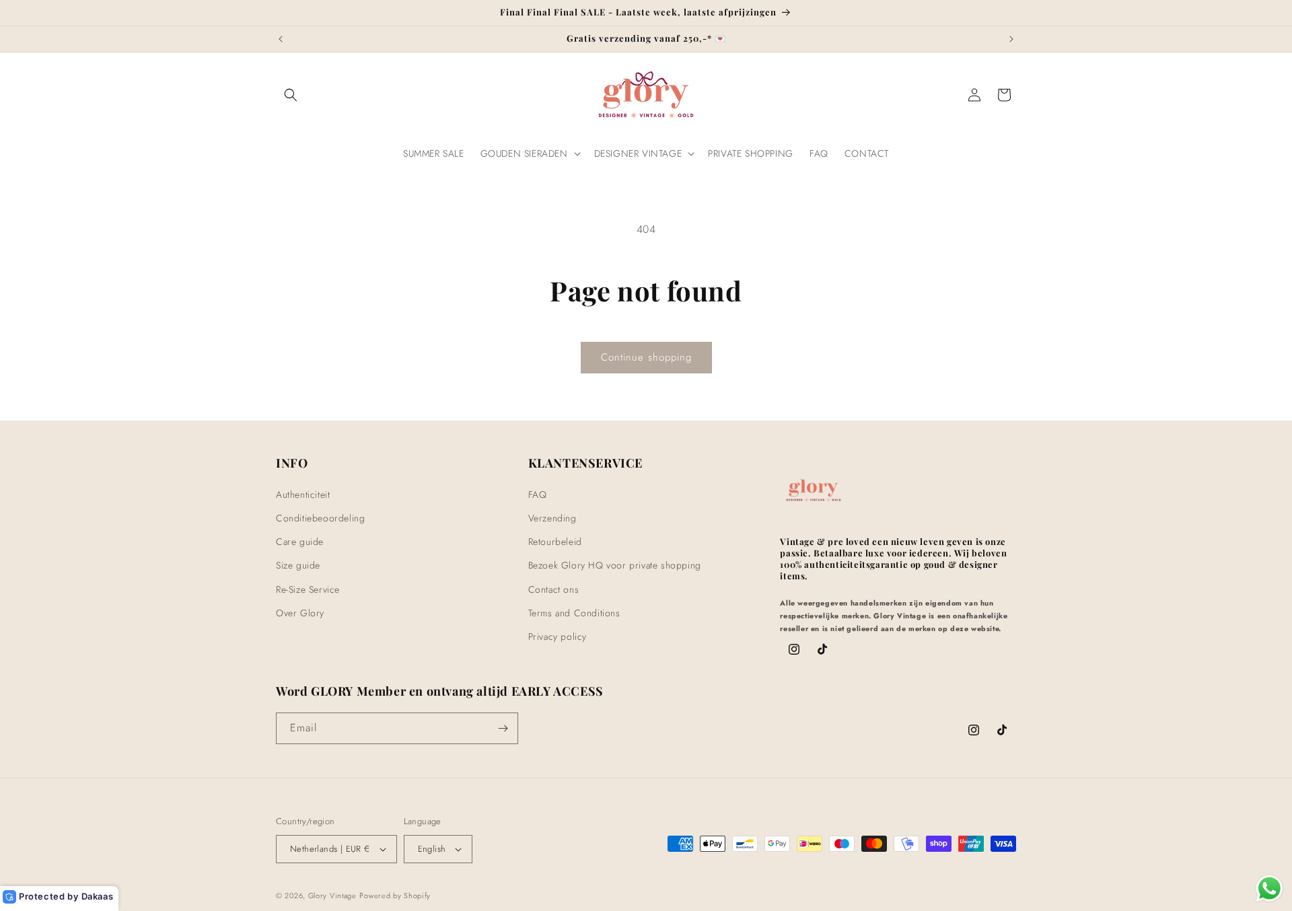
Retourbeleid (555, 541)
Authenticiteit (303, 494)
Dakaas (97, 896)
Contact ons (553, 588)
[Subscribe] (502, 728)
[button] (291, 95)
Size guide (298, 565)
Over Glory (300, 612)
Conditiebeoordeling (320, 517)
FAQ (537, 494)
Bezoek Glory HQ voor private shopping (614, 565)
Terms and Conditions (574, 612)
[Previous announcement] (280, 39)
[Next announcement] (1011, 39)
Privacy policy (557, 636)
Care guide (300, 541)
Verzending (552, 517)
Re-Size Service (308, 588)
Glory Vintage (332, 896)
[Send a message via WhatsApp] (1269, 888)
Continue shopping (646, 357)
